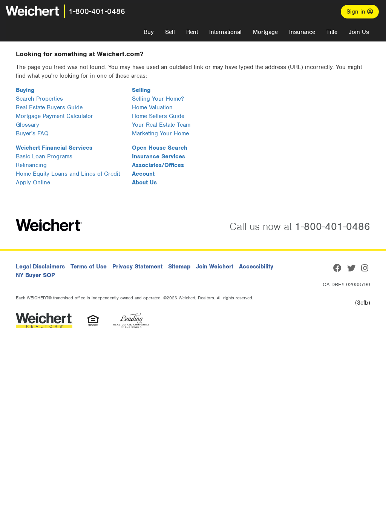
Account (143, 174)
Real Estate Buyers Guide (49, 107)
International (225, 32)
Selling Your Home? (158, 99)
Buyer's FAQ (32, 133)
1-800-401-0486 (97, 11)
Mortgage (265, 32)
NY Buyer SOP (35, 275)
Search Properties (39, 99)
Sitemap (179, 266)
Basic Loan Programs (44, 156)
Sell (170, 32)
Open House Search (159, 148)
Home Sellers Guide (158, 116)
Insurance (302, 32)
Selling (141, 90)
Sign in (356, 11)
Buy (149, 32)
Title (331, 32)
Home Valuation (152, 107)
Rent (192, 32)
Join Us (359, 32)
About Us (144, 182)
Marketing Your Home (160, 133)
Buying (25, 90)
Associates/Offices (158, 165)
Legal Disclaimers (40, 266)
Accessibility (256, 266)
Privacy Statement (137, 266)
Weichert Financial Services (54, 148)
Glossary (27, 125)
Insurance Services (158, 156)
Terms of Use (88, 266)
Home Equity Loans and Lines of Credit (68, 174)
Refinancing (31, 165)
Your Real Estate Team (161, 125)
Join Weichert (214, 266)
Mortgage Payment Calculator (54, 116)
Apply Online (33, 182)
